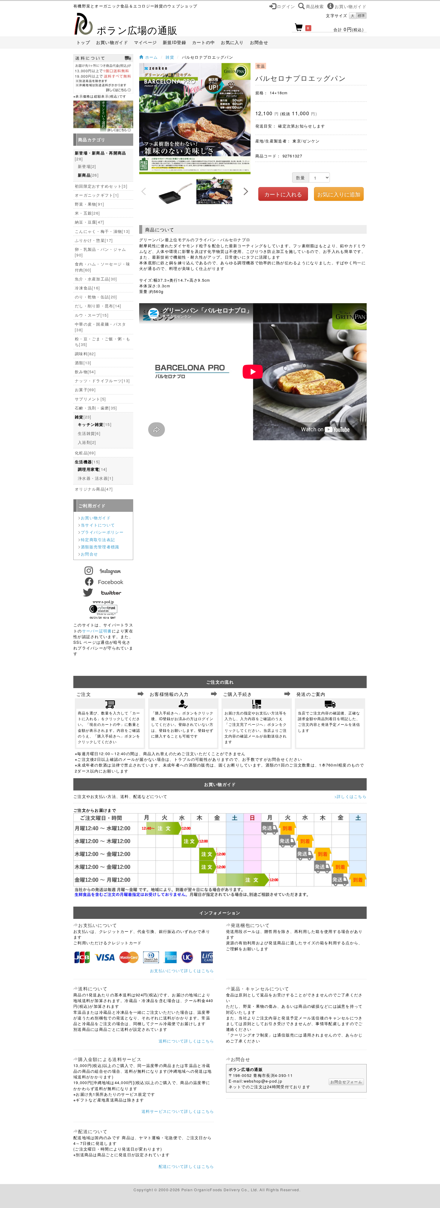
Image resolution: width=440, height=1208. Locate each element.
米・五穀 (87, 213)
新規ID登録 (174, 42)
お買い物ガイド (112, 42)
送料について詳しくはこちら (186, 1041)
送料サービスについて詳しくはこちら (178, 1111)
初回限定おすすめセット (101, 186)
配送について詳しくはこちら (186, 1166)
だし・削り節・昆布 (98, 306)
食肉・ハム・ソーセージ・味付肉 (103, 266)
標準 (361, 15)
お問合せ (259, 42)
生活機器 (87, 462)
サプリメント (90, 399)
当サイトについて (98, 525)
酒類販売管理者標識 (100, 547)
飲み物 (85, 371)
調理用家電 (92, 469)
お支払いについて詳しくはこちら (182, 970)
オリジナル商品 (94, 489)
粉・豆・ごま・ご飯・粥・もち (103, 341)
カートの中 (203, 42)
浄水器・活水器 (95, 478)
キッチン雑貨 (95, 424)
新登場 (87, 166)
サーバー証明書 (97, 631)
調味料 (85, 353)
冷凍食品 (87, 288)
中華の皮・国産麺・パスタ (100, 327)
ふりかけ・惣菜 (94, 240)
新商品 (88, 175)
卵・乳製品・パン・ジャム (100, 252)
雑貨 (170, 57)
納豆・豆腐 (89, 222)
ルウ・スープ (92, 315)
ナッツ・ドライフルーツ (102, 380)
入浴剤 (87, 442)
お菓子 (85, 389)
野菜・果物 (89, 204)
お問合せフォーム (346, 1081)
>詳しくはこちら (350, 796)
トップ (83, 42)
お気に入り (232, 42)
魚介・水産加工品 (96, 279)
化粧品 (85, 453)
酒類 (83, 362)
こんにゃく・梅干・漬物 (102, 231)
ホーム (150, 57)
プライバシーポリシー (102, 532)
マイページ (145, 42)
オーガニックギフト (97, 195)
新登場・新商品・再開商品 (100, 156)
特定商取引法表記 (98, 539)
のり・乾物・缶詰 (96, 297)
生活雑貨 (89, 433)
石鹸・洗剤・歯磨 (96, 408)
